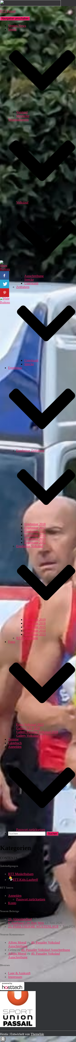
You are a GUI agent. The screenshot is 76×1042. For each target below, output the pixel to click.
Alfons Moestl (17, 942)
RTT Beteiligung (27, 638)
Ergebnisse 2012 (35, 542)
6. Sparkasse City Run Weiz (26, 923)
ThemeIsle (37, 1034)
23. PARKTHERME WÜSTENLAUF (33, 926)
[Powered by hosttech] (12, 989)
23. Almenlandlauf (20, 919)
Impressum (15, 977)
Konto (12, 903)
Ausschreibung (34, 276)
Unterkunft (31, 283)
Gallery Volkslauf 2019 (31, 735)
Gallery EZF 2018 (28, 728)
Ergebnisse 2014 (35, 535)
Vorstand (22, 112)
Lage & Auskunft (19, 973)
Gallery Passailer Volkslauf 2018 (37, 732)
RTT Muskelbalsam (20, 874)
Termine (13, 739)
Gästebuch (15, 743)
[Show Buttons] (5, 269)
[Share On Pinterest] (4, 292)
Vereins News (17, 25)
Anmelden (14, 895)
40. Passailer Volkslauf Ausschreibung (45, 950)
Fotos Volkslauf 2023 (30, 724)
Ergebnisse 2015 (35, 531)
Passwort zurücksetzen (30, 829)
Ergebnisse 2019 (35, 619)
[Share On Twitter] (4, 284)
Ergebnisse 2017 (35, 527)
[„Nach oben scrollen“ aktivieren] (3, 1039)
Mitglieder (22, 116)
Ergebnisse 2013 (35, 539)
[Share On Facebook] (4, 275)
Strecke (29, 279)
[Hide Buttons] (5, 302)
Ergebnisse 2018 (35, 524)
